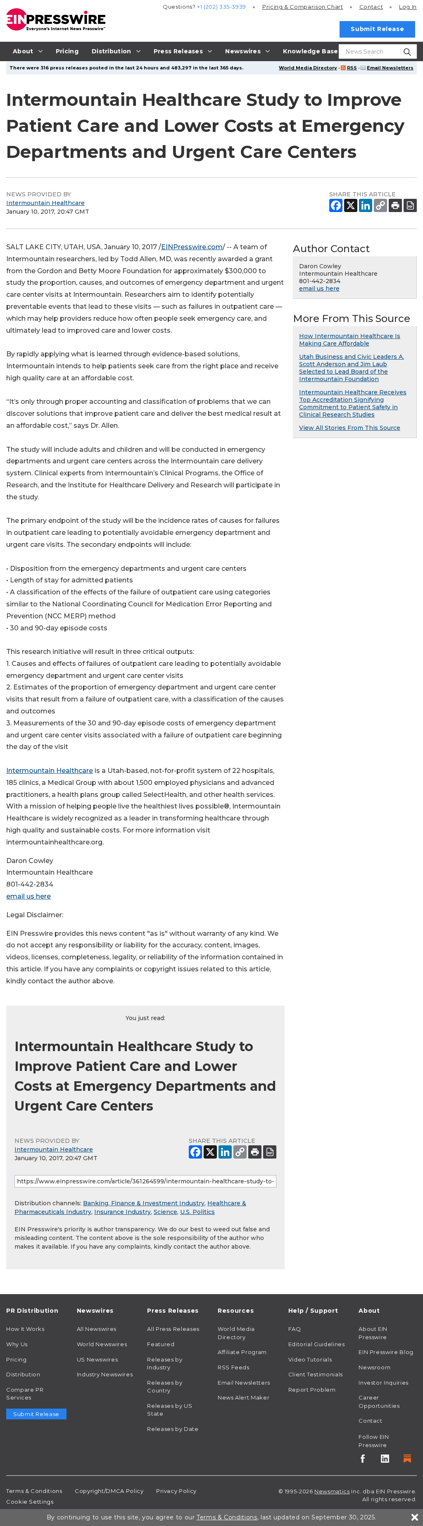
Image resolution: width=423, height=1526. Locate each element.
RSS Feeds (234, 1367)
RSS (352, 68)
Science (165, 1212)
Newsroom (374, 1367)
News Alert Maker (243, 1397)
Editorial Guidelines (316, 1344)
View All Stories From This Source (349, 428)
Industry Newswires (105, 1374)
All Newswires (96, 1329)
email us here (28, 896)
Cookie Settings (30, 1501)
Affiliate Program (242, 1352)
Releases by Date (172, 1429)
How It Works (25, 1329)
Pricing (302, 6)
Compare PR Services (24, 1393)
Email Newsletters (390, 68)
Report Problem (312, 1389)
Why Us (17, 1344)
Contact (371, 6)
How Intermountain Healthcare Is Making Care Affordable (349, 339)
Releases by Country (164, 1386)
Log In (408, 6)
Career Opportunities (379, 1401)
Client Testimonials (315, 1374)
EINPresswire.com (192, 247)
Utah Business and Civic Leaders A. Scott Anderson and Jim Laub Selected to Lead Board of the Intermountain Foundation (351, 368)
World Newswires (102, 1344)
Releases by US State (169, 1409)
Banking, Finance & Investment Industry (143, 1203)
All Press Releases (173, 1329)
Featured (160, 1344)
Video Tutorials (310, 1359)
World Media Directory (308, 68)
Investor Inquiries (384, 1382)
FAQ (294, 1329)
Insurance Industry (122, 1212)
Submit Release (377, 29)
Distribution (23, 1374)
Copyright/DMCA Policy (109, 1491)
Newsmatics (331, 1491)
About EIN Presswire (373, 1333)
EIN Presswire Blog (386, 1352)
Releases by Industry (164, 1363)
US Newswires (97, 1359)
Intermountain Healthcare (45, 203)
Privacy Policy (176, 1491)
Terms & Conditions (34, 1491)
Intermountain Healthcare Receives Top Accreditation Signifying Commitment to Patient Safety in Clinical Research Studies (352, 403)
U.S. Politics (197, 1212)
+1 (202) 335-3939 (221, 6)
